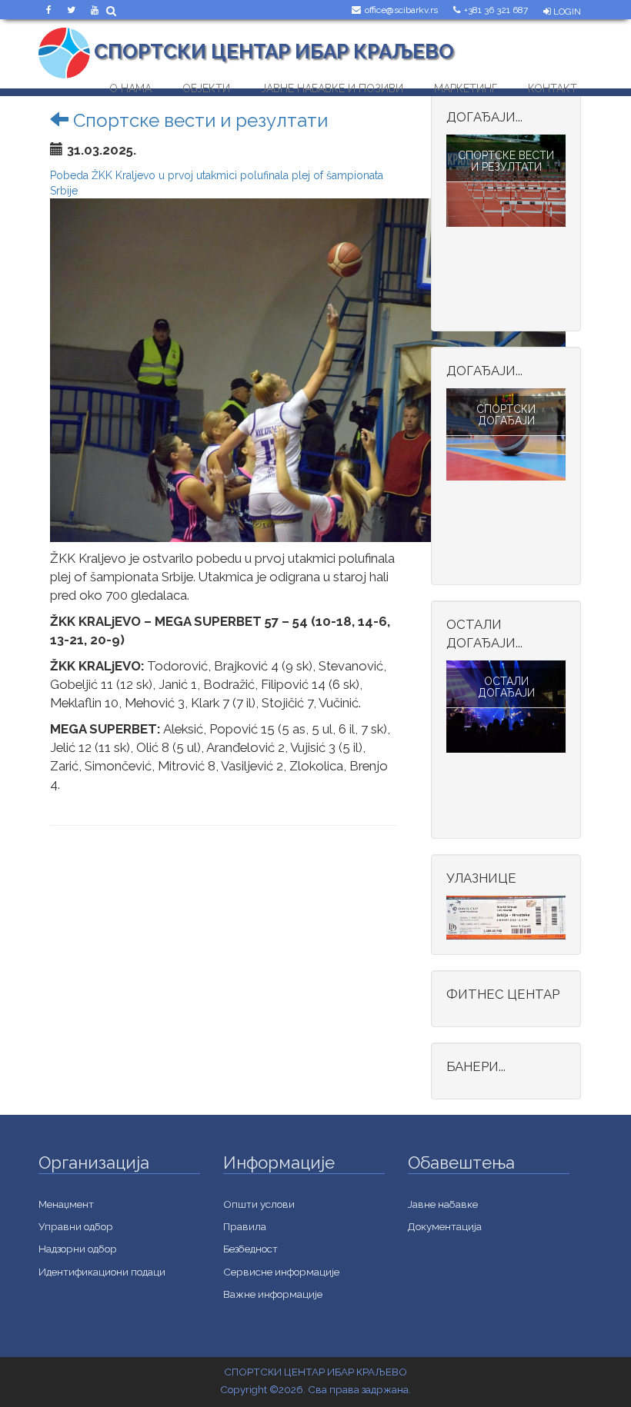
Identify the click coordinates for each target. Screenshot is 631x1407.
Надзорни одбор (77, 1248)
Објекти (206, 85)
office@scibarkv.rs (401, 10)
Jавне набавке (443, 1204)
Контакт (552, 85)
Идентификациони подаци (101, 1272)
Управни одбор (75, 1226)
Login (566, 11)
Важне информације (272, 1294)
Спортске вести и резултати (198, 120)
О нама (130, 85)
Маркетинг (465, 85)
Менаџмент (66, 1204)
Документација (445, 1226)
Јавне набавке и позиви (332, 85)
